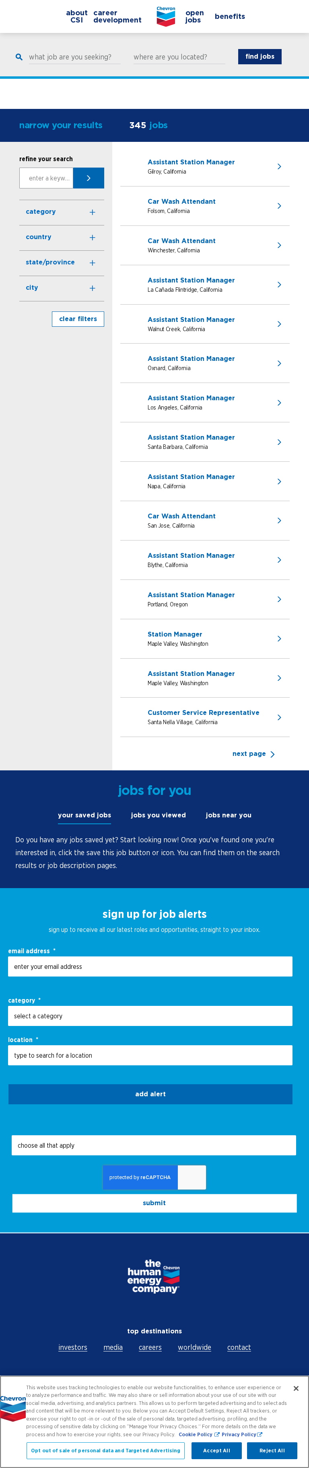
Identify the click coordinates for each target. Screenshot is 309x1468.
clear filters (78, 319)
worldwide (194, 1347)
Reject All (272, 1450)
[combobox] (150, 1016)
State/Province (50, 262)
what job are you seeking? (70, 57)
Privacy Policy (239, 1434)
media (113, 1347)
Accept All (216, 1450)
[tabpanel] (154, 852)
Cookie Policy (196, 1434)
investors (72, 1347)
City (32, 287)
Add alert (150, 1094)
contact (239, 1347)
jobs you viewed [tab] (158, 815)
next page (249, 753)
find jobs (259, 56)
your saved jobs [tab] (84, 815)
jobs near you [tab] (228, 815)
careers (150, 1347)
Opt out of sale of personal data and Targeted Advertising (105, 1450)
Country (39, 237)
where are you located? (170, 57)
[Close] (296, 1388)
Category (41, 211)
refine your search (46, 159)
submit (154, 1203)
